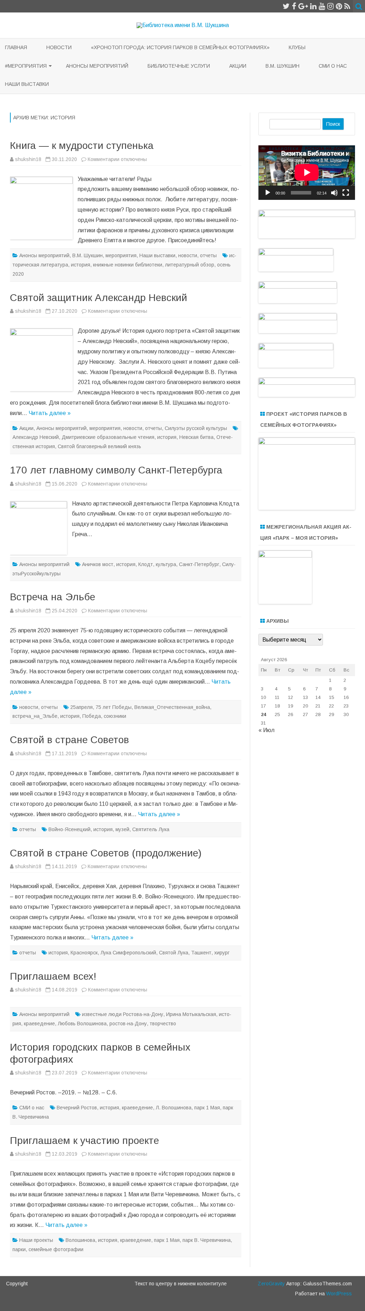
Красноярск (84, 952)
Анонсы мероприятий (97, 66)
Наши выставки (27, 84)
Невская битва (196, 437)
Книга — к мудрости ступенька (82, 145)
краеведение (39, 1023)
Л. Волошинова (173, 1107)
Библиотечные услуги (179, 66)
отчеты (208, 255)
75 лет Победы (114, 707)
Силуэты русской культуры (196, 428)
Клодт (145, 564)
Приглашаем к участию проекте (84, 1140)
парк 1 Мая (207, 1107)
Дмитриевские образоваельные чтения (108, 437)
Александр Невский (35, 437)
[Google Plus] (303, 6)
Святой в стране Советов (69, 739)
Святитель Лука (150, 829)
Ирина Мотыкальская (191, 1014)
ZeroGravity (271, 1283)
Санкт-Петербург (199, 564)
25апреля (81, 707)
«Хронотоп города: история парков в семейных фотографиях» (180, 47)
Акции (237, 66)
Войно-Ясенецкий (69, 829)
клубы (297, 47)
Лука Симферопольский (128, 952)
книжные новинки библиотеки (127, 265)
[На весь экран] (345, 192)
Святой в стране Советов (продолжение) (105, 853)
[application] (306, 172)
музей (122, 829)
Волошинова (80, 1240)
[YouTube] (322, 6)
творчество (163, 1023)
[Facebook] (294, 6)
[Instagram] (330, 6)
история (80, 265)
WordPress (338, 1293)
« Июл (266, 730)
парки (19, 1249)
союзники (115, 716)
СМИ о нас (333, 66)
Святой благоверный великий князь (99, 446)
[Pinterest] (339, 6)
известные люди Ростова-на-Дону (122, 1014)
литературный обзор (189, 265)
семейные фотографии (56, 1249)
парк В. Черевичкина (206, 1240)
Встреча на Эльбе (52, 596)
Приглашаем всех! (53, 976)
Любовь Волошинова (82, 1023)
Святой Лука (173, 952)
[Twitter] (286, 6)
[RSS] (347, 6)
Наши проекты (36, 1240)
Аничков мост (97, 564)
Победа (91, 716)
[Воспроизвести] (267, 192)
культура (166, 564)
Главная (16, 47)
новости (59, 47)
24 (263, 714)
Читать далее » (50, 413)
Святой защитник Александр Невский (98, 297)
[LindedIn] (313, 6)
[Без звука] (334, 192)
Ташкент (201, 952)
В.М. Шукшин (282, 66)
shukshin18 (28, 159)
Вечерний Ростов (77, 1107)
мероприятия (121, 255)
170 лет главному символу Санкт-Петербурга (116, 470)
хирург (222, 952)
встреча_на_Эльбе (34, 716)
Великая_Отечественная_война (172, 707)
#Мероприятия (26, 66)
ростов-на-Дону (128, 1023)
